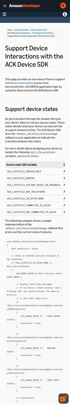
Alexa (9, 30)
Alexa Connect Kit (39, 30)
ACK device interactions (19, 83)
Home (5, 19)
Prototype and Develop (42, 33)
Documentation (22, 30)
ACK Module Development (18, 33)
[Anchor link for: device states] (61, 108)
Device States (30, 156)
